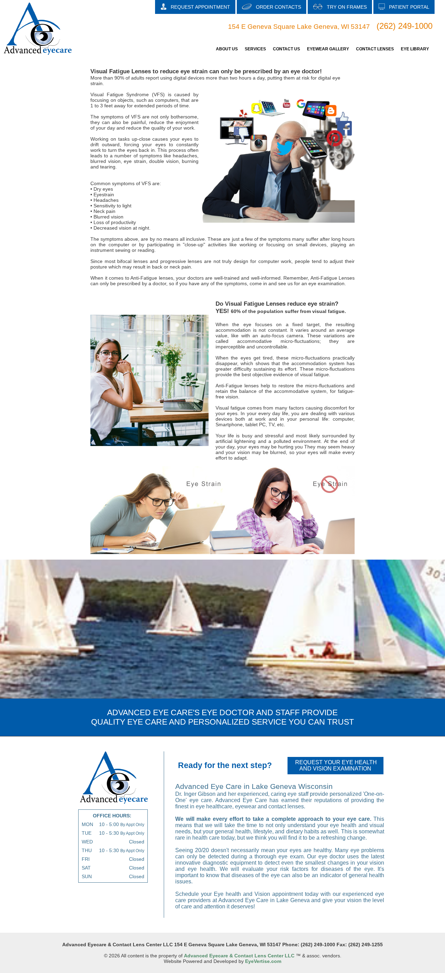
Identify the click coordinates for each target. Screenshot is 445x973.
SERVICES (255, 49)
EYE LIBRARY (415, 49)
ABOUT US (227, 49)
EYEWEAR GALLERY (328, 49)
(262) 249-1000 (404, 26)
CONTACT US (286, 49)
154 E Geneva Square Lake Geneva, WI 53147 (299, 26)
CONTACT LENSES (375, 49)
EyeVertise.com (263, 961)
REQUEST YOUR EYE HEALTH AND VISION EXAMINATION (336, 765)
